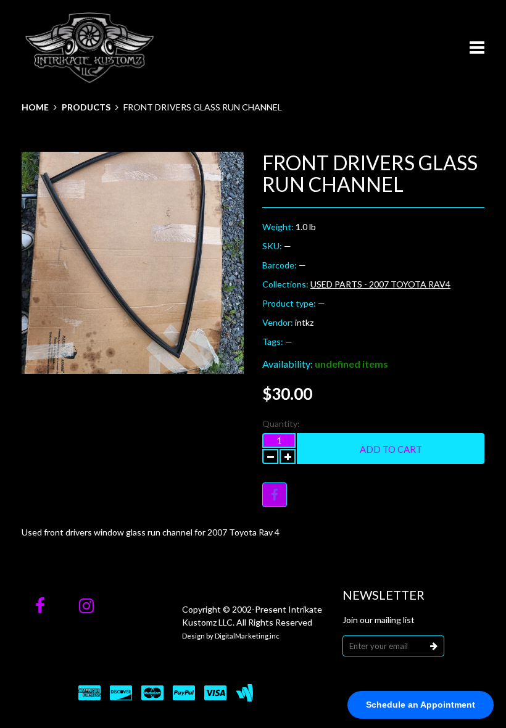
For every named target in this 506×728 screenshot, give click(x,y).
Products (86, 107)
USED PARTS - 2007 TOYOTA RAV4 (380, 284)
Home (35, 107)
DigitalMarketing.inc (247, 636)
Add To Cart (391, 449)
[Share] (274, 494)
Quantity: (281, 423)
